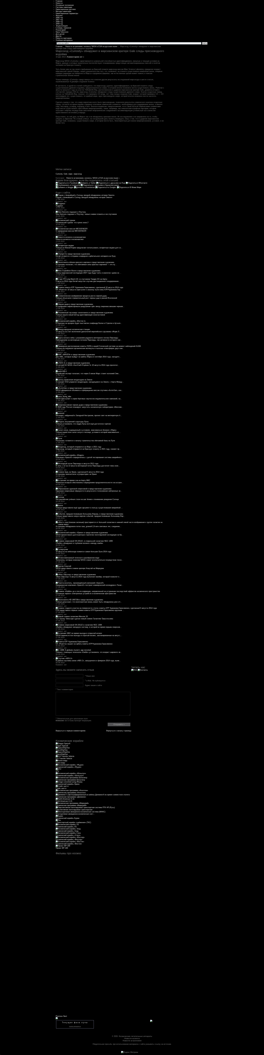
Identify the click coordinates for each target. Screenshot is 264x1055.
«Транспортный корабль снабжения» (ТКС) (73, 822)
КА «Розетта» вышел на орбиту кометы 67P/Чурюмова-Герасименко (84, 644)
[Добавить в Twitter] (87, 183)
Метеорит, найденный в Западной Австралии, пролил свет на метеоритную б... (89, 415)
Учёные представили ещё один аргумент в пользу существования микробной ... (89, 508)
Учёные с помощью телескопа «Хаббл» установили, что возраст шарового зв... (89, 652)
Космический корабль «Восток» (69, 844)
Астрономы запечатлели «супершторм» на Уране (76, 474)
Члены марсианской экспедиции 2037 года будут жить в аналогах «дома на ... (88, 273)
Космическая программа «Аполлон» (71, 793)
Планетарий (61, 30)
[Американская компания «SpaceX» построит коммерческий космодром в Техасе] (80, 583)
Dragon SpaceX (62, 746)
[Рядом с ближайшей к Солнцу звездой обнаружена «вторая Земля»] (85, 195)
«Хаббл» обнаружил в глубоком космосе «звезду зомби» (79, 543)
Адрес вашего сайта (93, 685)
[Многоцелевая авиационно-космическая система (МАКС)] (80, 812)
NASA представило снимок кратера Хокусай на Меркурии (80, 568)
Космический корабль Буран (67, 818)
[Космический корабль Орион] (69, 782)
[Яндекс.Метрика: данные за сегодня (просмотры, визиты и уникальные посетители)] (129, 1052)
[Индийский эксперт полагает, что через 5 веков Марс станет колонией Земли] (61, 371)
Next (65, 1016)
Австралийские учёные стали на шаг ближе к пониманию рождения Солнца (87, 499)
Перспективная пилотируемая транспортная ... (75, 810)
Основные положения (65, 5)
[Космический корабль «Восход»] (70, 837)
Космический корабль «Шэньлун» (70, 776)
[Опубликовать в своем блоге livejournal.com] (68, 185)
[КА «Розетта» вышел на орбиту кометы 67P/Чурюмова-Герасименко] (72, 642)
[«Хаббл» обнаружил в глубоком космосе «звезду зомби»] (84, 541)
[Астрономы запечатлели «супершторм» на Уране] (80, 472)
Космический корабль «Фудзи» (68, 767)
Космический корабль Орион (67, 784)
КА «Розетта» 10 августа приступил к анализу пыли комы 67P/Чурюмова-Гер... (89, 290)
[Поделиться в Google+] (106, 187)
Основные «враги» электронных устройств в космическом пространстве (86, 593)
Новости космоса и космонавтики (69, 239)
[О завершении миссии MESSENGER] (71, 229)
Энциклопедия (62, 26)
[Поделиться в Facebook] (67, 183)
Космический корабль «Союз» (68, 835)
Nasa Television (62, 32)
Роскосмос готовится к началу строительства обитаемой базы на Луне (85, 441)
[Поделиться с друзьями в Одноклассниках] (100, 185)
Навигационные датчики (66, 9)
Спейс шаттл (61, 788)
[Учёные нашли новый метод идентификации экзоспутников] (84, 313)
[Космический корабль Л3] (67, 824)
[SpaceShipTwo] (63, 748)
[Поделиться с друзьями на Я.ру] (111, 183)
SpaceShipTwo (62, 750)
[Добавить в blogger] (65, 187)
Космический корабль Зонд (67, 831)
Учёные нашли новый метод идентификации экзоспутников (80, 315)
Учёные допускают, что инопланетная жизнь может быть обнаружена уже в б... (89, 602)
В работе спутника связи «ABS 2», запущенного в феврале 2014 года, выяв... (88, 661)
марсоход (78, 174)
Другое (58, 36)
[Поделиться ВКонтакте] (136, 183)
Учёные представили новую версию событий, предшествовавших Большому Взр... (90, 516)
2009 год (59, 24)
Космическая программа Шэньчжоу (70, 780)
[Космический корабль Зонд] (68, 829)
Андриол (59, 206)
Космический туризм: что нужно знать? (72, 223)
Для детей (60, 34)
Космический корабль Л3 (66, 827)
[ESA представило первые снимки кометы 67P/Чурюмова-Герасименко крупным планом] (106, 608)
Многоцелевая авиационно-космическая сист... (75, 814)
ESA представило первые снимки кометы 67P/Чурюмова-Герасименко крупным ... (90, 610)
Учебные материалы (64, 40)
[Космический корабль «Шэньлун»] (71, 773)
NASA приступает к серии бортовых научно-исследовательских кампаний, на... (89, 399)
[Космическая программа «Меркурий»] (72, 803)
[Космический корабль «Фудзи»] (70, 765)
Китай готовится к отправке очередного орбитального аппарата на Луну (86, 256)
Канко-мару (60, 763)
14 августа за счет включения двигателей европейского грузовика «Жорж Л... (88, 332)
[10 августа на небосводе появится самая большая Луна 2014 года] (62, 549)
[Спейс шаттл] (62, 786)
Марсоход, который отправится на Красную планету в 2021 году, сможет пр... (88, 449)
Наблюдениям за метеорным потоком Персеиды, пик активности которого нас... (89, 340)
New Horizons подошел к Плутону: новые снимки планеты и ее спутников (86, 214)
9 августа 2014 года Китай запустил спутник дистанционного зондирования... (88, 281)
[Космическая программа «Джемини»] (93, 795)
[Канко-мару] (61, 761)
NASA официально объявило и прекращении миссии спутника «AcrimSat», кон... (89, 390)
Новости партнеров (64, 38)
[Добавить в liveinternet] (84, 187)
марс (70, 174)
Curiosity (59, 174)
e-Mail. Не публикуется (95, 681)
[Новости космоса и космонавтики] (71, 237)
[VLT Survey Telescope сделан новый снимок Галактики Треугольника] (72, 616)
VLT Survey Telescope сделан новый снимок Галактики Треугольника (84, 619)
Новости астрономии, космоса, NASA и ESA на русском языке (91, 46)
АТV (57, 771)
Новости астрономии (132, 1040)
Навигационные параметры (67, 13)
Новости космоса (132, 1038)
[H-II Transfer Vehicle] (65, 756)
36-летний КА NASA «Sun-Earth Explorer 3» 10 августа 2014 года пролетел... (87, 365)
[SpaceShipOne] (63, 752)
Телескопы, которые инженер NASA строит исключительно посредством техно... (89, 560)
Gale (65, 174)
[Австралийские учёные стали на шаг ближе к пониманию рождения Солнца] (60, 497)
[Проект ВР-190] (63, 846)
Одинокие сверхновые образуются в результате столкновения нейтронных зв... (89, 491)
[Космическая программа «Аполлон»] (72, 790)
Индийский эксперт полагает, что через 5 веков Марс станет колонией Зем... (88, 373)
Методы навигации (63, 11)
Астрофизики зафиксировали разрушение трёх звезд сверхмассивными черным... (90, 306)
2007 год (59, 20)
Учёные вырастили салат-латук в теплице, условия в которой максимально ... (88, 432)
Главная (59, 1)
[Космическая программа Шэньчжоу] (71, 778)
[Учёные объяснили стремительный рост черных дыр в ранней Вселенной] (81, 296)
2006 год (59, 17)
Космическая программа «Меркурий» (71, 805)
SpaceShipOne (62, 754)
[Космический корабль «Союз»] (68, 833)
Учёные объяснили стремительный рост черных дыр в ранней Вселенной (86, 298)
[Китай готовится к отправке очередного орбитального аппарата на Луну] (73, 254)
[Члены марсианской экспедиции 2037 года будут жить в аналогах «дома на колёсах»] (78, 271)
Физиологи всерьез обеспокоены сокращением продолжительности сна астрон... (89, 483)
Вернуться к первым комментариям (70, 731)
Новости (59, 3)
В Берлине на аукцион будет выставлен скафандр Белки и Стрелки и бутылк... (89, 323)
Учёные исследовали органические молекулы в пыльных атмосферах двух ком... (90, 348)
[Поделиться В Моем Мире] (129, 187)
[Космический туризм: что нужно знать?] (65, 220)
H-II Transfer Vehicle (64, 758)
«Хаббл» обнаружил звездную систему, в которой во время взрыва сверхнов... (89, 627)
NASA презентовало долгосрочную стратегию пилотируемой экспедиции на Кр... (89, 535)
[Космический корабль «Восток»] (70, 842)
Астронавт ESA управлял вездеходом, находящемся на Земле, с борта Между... (90, 382)
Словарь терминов (63, 28)
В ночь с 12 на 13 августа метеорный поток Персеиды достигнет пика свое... (88, 466)
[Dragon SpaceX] (63, 743)
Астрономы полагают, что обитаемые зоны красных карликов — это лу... (86, 264)
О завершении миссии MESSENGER (71, 231)
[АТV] (58, 769)
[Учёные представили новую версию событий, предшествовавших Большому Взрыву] (89, 514)
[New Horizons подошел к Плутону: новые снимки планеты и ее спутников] (71, 212)
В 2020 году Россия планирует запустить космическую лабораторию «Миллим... (89, 407)
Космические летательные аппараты (135, 1036)
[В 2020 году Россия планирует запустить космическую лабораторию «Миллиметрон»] (81, 405)
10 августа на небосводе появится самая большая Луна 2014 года (83, 552)
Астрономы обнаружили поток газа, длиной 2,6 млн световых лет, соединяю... (88, 526)
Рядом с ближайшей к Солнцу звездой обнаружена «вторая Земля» (84, 197)
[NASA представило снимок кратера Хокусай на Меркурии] (63, 566)
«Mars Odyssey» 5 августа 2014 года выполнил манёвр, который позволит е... (88, 577)
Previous (59, 1016)
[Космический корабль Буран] (59, 816)
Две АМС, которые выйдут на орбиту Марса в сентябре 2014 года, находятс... (88, 357)
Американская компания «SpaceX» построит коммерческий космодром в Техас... (89, 585)
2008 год (59, 22)
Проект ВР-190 (62, 848)
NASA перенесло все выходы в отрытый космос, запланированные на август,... (89, 635)
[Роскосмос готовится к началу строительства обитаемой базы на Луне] (59, 438)
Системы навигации (64, 7)
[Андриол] (60, 204)
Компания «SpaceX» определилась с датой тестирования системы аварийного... (89, 457)
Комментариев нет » (75, 57)
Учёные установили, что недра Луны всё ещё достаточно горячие (83, 424)
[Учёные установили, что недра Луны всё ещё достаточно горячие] (72, 422)
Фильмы (59, 15)
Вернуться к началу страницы (118, 731)
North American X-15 (64, 801)
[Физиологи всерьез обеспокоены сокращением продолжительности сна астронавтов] (73, 480)
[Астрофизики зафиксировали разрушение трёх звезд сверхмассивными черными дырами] (74, 304)
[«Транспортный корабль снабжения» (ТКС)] (58, 820)
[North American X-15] (65, 799)
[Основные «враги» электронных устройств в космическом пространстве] (108, 591)
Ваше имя (90, 676)
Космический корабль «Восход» (69, 839)
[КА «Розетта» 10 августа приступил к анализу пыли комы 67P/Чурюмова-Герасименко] (89, 287)
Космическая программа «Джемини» (71, 797)
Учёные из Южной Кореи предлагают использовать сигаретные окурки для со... (89, 248)
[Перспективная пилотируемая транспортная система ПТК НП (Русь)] (85, 807)
